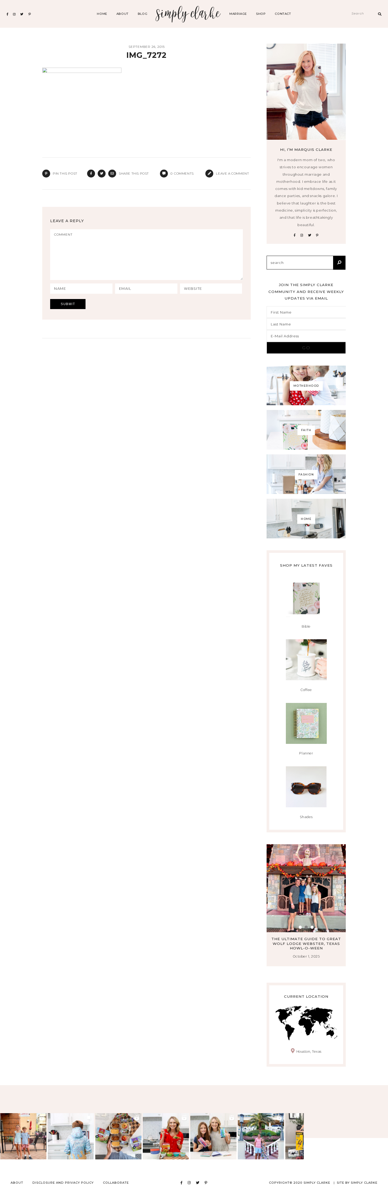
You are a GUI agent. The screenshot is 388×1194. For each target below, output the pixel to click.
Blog (142, 14)
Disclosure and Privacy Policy (63, 1182)
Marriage (238, 14)
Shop (261, 14)
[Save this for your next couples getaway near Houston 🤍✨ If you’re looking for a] (261, 1136)
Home (102, 14)
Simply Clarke (188, 14)
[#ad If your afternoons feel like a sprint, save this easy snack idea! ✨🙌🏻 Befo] (118, 1136)
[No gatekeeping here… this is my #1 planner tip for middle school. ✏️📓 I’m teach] (213, 1136)
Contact (283, 14)
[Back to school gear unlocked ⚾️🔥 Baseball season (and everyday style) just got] (71, 1136)
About (122, 14)
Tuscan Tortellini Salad (309, 939)
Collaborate (116, 1182)
